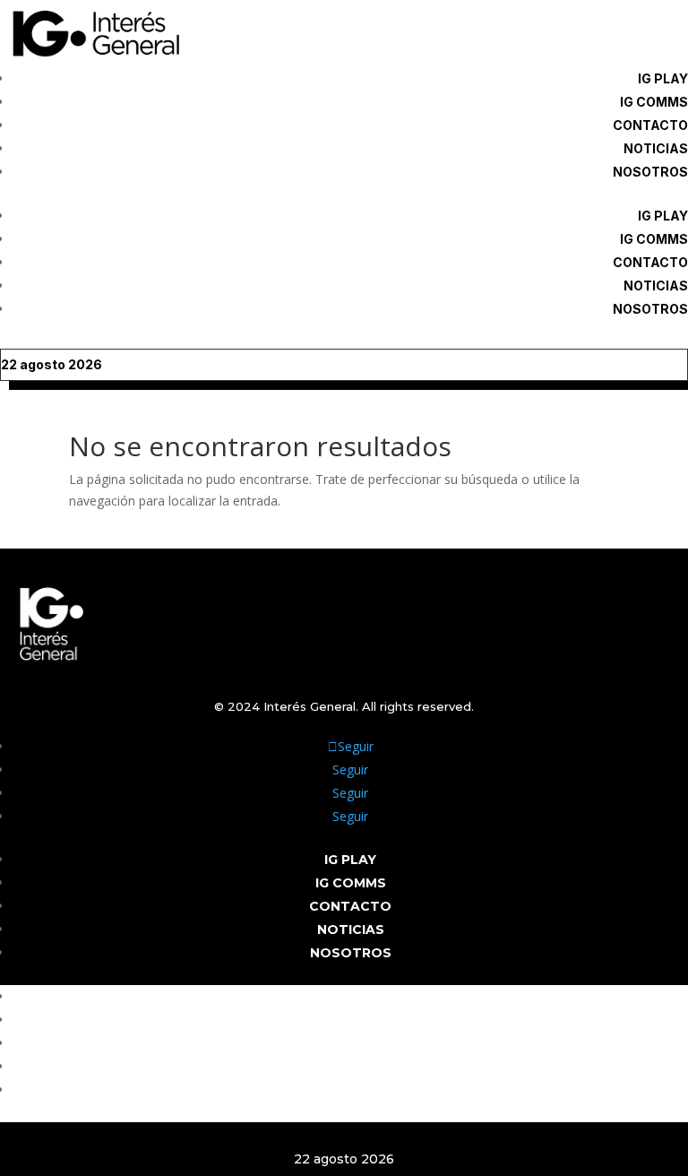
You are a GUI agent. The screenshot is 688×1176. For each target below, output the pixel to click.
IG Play (663, 78)
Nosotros (650, 171)
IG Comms (654, 101)
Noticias (656, 148)
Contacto (650, 125)
